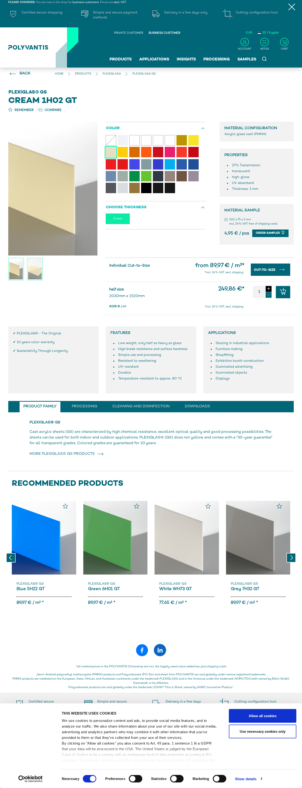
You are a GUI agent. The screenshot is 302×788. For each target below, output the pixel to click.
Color (113, 128)
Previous (11, 557)
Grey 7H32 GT (245, 589)
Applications (154, 59)
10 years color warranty (36, 342)
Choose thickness (126, 207)
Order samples (268, 233)
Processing (216, 59)
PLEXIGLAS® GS (30, 584)
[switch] (135, 779)
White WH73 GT (175, 589)
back (25, 74)
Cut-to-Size (265, 270)
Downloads (197, 407)
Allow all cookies (263, 716)
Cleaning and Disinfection (141, 407)
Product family (40, 407)
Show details (245, 779)
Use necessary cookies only (262, 731)
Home (59, 74)
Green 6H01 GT (104, 589)
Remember (24, 110)
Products (120, 59)
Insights (186, 59)
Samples (246, 59)
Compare (53, 110)
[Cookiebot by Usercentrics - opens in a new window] (30, 778)
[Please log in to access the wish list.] (65, 506)
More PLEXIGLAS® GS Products (63, 454)
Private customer (128, 33)
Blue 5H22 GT (31, 589)
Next (291, 557)
